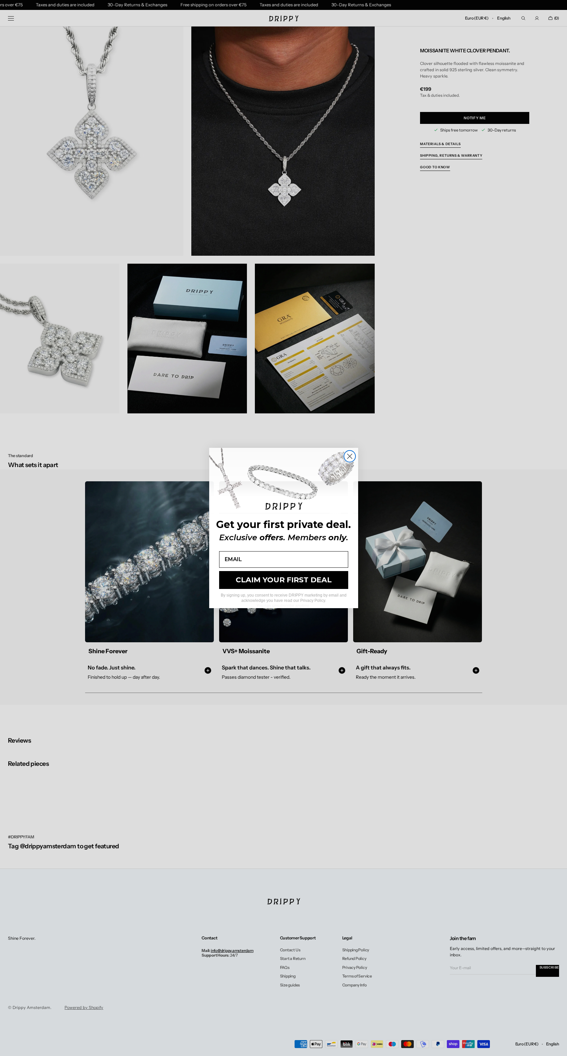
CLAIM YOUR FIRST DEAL (284, 579)
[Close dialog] (349, 456)
